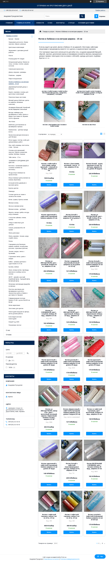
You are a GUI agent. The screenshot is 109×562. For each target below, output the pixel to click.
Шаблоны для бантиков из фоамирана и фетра (17, 125)
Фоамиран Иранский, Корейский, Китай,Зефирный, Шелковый (19, 108)
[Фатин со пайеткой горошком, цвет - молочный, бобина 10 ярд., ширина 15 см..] (94, 395)
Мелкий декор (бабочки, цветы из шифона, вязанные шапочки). (19, 102)
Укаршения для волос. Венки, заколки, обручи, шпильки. (18, 43)
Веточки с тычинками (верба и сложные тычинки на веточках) (19, 167)
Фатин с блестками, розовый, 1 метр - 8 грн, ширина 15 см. (71, 165)
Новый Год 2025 (14, 322)
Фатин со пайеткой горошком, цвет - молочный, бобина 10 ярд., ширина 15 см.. (94, 411)
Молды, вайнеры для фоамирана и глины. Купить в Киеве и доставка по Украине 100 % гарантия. (18, 115)
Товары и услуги (23, 23)
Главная (9, 23)
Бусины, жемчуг (14, 267)
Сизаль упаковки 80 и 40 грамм (17, 228)
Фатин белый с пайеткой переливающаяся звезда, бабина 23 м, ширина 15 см (72, 467)
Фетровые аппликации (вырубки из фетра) (19, 285)
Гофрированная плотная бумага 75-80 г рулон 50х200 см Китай (19, 300)
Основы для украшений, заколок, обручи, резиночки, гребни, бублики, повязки (18, 152)
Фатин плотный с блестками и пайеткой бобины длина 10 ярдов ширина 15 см (89, 93)
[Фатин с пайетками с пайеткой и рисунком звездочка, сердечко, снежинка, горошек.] (54, 78)
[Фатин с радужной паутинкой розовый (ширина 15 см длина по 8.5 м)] (71, 247)
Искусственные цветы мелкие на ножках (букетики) (19, 179)
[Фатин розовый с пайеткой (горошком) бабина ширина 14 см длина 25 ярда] (71, 346)
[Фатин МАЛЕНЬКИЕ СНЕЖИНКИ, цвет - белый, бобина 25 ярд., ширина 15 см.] (94, 450)
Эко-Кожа (12, 121)
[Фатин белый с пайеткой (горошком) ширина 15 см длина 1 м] (71, 201)
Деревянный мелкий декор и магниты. (18, 88)
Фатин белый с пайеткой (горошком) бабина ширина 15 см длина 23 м (94, 263)
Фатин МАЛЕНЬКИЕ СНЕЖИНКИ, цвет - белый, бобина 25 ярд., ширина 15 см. (94, 466)
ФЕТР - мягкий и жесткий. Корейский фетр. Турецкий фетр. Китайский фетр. (19, 279)
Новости (40, 23)
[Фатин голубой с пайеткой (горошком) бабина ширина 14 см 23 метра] (94, 501)
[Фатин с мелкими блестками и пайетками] (54, 111)
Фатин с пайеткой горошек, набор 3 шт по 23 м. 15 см (49, 516)
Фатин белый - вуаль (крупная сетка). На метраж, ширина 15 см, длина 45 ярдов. (94, 166)
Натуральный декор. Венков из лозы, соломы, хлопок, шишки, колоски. (19, 64)
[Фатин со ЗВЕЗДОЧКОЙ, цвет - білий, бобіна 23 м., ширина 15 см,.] (94, 201)
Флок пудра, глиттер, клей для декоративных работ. (19, 141)
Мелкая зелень (14, 203)
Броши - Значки (14, 39)
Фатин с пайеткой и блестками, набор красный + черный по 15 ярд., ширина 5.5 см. (49, 167)
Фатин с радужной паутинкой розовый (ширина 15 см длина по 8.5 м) (72, 263)
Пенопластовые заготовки (17, 97)
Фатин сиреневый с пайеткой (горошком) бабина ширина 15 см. (49, 216)
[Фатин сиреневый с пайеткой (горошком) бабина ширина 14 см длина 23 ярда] (49, 450)
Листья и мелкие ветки (16, 206)
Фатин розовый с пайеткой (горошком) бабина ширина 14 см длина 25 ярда (71, 362)
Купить (49, 185)
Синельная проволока (16, 69)
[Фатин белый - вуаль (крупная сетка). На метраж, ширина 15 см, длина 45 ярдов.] (94, 150)
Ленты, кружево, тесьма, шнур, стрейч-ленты (19, 237)
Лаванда (11, 191)
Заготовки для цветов (16, 308)
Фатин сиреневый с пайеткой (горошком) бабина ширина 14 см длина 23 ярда (49, 466)
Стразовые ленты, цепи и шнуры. (17, 257)
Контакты (60, 23)
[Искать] (82, 16)
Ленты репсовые (14, 233)
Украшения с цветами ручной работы (18, 51)
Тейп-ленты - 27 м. (15, 157)
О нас (50, 23)
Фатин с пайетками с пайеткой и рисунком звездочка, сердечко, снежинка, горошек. (54, 93)
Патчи (11, 241)
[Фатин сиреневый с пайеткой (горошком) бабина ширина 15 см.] (49, 201)
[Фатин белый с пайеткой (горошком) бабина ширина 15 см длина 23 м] (94, 247)
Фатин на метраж (89, 124)
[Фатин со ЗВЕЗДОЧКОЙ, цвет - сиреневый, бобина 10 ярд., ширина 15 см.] (71, 297)
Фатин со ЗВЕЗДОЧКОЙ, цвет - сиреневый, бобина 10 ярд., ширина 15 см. (71, 314)
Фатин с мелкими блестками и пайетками (54, 125)
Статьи (71, 23)
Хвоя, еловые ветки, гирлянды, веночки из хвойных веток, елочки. (19, 272)
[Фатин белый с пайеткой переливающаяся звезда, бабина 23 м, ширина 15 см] (71, 450)
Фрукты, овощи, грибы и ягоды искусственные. (19, 213)
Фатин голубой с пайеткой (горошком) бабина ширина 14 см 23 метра (94, 517)
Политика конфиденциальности (69, 559)
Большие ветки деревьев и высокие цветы (18, 184)
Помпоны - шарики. (15, 75)
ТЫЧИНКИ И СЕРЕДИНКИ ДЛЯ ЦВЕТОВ (19, 161)
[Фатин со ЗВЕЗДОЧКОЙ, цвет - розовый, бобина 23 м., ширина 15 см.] (49, 247)
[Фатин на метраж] (89, 111)
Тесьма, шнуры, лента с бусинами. (16, 252)
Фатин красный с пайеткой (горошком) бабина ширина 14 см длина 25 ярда (94, 362)
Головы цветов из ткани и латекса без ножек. (17, 195)
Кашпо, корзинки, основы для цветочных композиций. (18, 93)
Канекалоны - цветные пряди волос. (18, 130)
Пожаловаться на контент (51, 559)
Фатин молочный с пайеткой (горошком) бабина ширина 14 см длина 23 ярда (49, 362)
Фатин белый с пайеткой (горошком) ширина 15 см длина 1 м (71, 217)
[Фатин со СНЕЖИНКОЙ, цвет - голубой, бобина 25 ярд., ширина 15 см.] (49, 297)
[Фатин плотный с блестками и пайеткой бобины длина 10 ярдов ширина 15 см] (89, 78)
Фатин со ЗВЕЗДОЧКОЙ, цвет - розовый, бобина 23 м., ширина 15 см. (49, 263)
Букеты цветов (13, 188)
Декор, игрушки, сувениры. (17, 72)
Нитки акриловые (14, 305)
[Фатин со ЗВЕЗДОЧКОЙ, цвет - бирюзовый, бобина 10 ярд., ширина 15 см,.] (94, 297)
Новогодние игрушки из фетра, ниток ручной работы (19, 312)
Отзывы (8, 334)
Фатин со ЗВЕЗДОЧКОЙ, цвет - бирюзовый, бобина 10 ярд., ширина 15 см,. (94, 314)
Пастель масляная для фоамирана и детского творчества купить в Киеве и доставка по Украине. (18, 292)
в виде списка (104, 134)
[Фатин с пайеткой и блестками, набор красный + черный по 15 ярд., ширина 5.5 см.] (49, 150)
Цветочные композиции (16, 47)
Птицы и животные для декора (16, 223)
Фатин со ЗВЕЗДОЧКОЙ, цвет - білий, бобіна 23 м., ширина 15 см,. (94, 217)
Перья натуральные (15, 78)
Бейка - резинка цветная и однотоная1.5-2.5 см (17, 262)
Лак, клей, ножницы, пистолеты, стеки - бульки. (19, 146)
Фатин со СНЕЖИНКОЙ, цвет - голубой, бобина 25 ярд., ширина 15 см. (49, 313)
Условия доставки (86, 23)
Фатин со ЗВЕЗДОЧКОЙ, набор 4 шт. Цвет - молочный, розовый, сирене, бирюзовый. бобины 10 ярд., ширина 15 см (49, 414)
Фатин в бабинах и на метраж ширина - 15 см (19, 83)
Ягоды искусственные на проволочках (17, 173)
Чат (101, 556)
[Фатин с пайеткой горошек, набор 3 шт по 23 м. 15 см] (49, 501)
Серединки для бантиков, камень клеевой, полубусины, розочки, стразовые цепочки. (18, 246)
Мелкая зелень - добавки (17, 209)
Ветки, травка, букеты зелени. (18, 199)
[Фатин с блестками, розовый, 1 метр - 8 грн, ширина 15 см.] (71, 150)
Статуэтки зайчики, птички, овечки (17, 218)
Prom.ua (63, 557)
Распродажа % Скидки (16, 59)
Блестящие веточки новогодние (15, 317)
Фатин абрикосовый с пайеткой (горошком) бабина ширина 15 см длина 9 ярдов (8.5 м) (71, 411)
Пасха (11, 55)
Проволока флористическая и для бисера (19, 136)
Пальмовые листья (15, 325)
